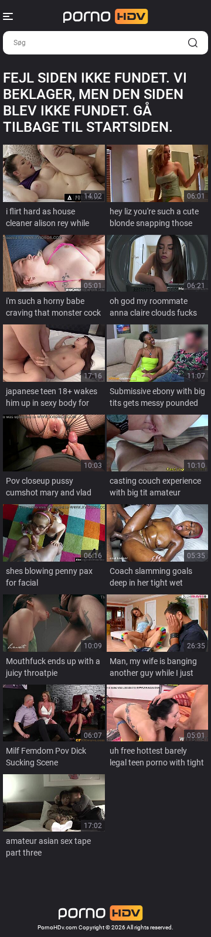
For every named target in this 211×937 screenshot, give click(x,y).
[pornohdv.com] (105, 16)
